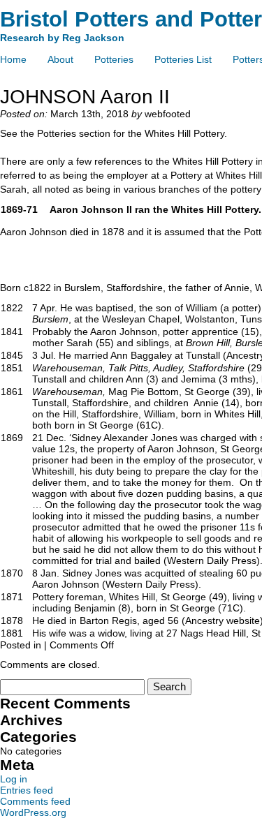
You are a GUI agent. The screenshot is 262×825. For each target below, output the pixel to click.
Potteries (113, 59)
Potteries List (183, 59)
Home (13, 59)
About (60, 59)
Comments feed (35, 801)
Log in (13, 779)
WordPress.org (33, 812)
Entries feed (26, 790)
